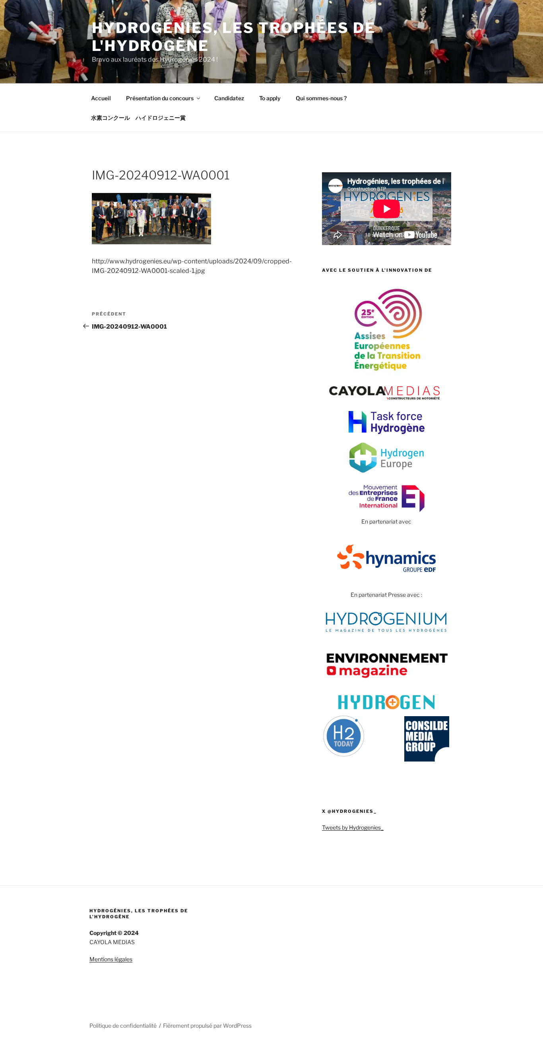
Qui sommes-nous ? (321, 98)
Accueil (101, 98)
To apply (270, 98)
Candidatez (229, 98)
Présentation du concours (160, 98)
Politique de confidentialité (123, 1025)
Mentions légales (110, 959)
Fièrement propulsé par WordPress (207, 1025)
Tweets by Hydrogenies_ (353, 827)
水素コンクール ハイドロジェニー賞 (138, 117)
